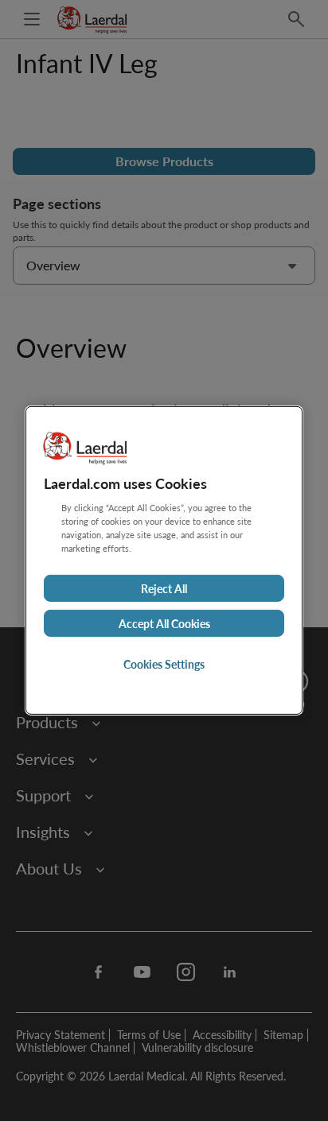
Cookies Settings (164, 664)
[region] (164, 560)
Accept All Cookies (164, 623)
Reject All (164, 588)
